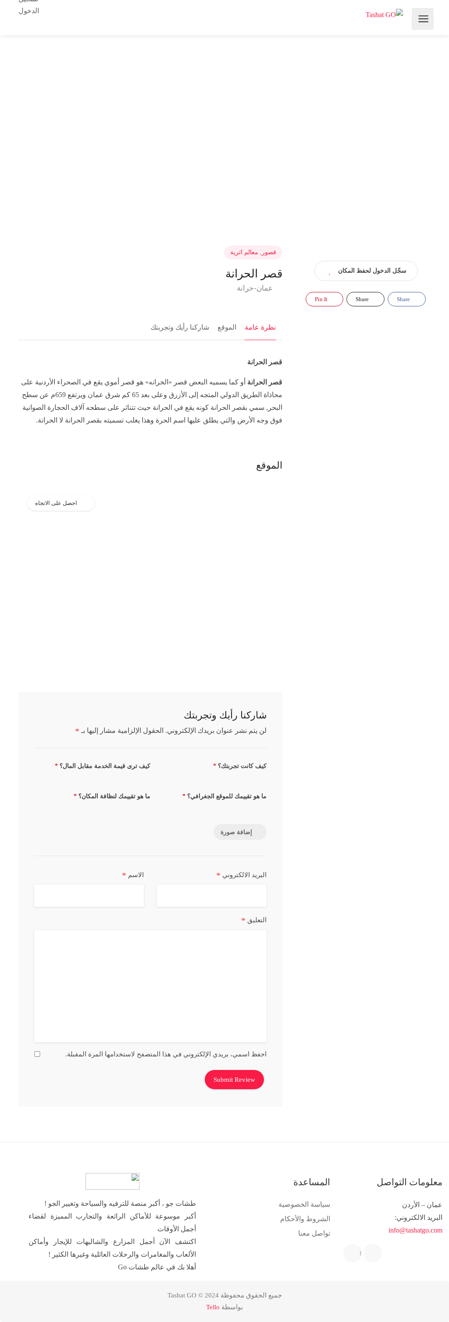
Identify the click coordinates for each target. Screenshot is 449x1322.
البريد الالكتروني (241, 875)
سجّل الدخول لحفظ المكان (372, 270)
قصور (269, 252)
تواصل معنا (314, 1233)
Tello (213, 1307)
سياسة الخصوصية (304, 1204)
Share (404, 299)
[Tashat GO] (384, 14)
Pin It (322, 299)
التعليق (254, 920)
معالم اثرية (244, 252)
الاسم (133, 875)
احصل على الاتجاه (56, 503)
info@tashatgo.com (415, 1230)
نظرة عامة (260, 327)
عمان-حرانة (255, 288)
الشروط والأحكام (305, 1218)
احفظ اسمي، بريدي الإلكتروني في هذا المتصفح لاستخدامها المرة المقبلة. (166, 1054)
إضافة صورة (236, 832)
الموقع (226, 327)
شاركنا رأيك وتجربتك (179, 327)
